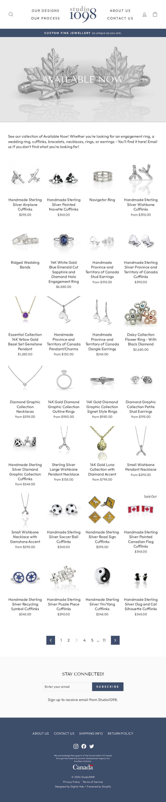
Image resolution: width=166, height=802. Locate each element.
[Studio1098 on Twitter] (91, 746)
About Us (120, 11)
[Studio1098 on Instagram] (75, 746)
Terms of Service (93, 781)
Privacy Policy (71, 781)
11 (104, 640)
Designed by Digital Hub (69, 786)
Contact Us (120, 18)
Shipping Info (91, 733)
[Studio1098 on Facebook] (83, 746)
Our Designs (46, 11)
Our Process (45, 18)
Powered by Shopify (99, 786)
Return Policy (121, 733)
